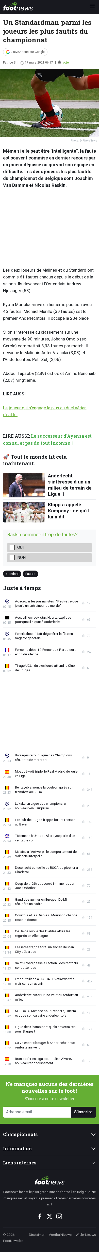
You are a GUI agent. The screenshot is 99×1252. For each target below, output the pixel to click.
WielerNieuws (86, 1235)
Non (21, 557)
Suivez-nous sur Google (28, 52)
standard (12, 574)
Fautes (30, 574)
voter (66, 62)
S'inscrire (83, 1111)
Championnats (20, 1134)
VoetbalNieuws (60, 1235)
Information (17, 1149)
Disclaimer (37, 1235)
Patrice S (9, 62)
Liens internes (19, 1163)
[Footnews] (49, 1180)
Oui (20, 547)
